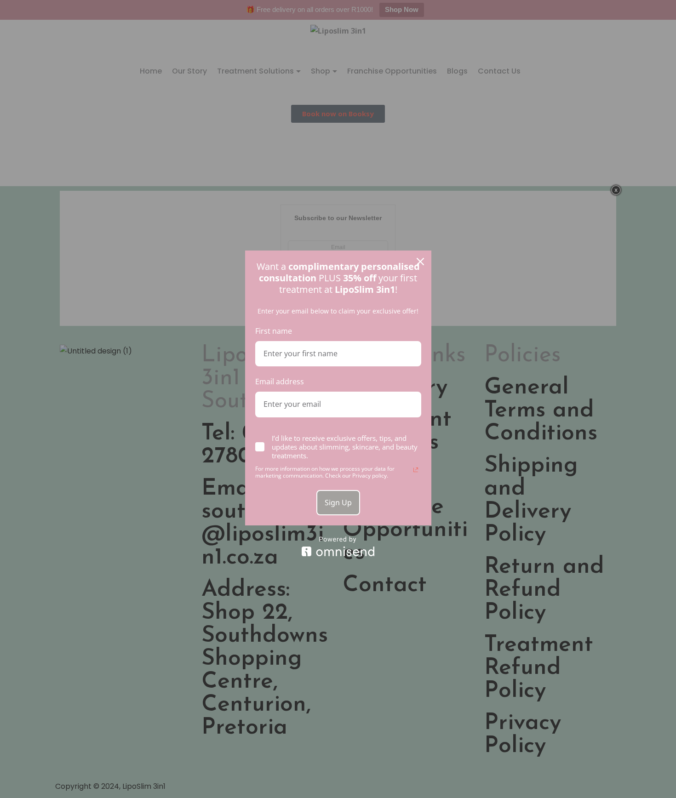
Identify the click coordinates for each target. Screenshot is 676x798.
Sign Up (338, 502)
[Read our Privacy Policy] (415, 469)
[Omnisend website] (338, 546)
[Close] (420, 262)
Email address (279, 381)
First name (273, 331)
